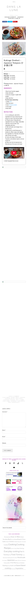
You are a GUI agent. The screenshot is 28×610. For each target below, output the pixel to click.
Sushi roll (13, 565)
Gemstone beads (6, 557)
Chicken (11, 541)
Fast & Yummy (20, 399)
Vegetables (21, 401)
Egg (23, 548)
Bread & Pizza (21, 539)
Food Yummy (6, 401)
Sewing (5, 565)
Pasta (5, 563)
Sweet (18, 565)
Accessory (7, 537)
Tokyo (14, 568)
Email (4, 436)
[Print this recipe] (4, 69)
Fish (10, 555)
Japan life (17, 560)
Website (4, 443)
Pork (12, 563)
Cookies (6, 545)
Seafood (22, 563)
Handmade (21, 557)
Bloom (22, 575)
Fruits (23, 554)
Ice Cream (4, 560)
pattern (8, 563)
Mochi (21, 560)
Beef (9, 539)
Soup (9, 565)
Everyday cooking (9, 399)
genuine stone (13, 557)
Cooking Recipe (10, 398)
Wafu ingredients (14, 402)
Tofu (12, 568)
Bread (15, 539)
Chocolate (24, 541)
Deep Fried (19, 398)
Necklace (24, 560)
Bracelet (12, 539)
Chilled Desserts (17, 541)
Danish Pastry (14, 548)
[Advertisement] (14, 595)
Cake (3, 541)
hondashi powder (13, 105)
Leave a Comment (14, 396)
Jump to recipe (5, 25)
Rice (15, 563)
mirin (10, 101)
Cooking (22, 397)
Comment (5, 411)
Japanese (14, 401)
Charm (7, 541)
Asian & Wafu (15, 397)
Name (4, 430)
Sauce (18, 563)
